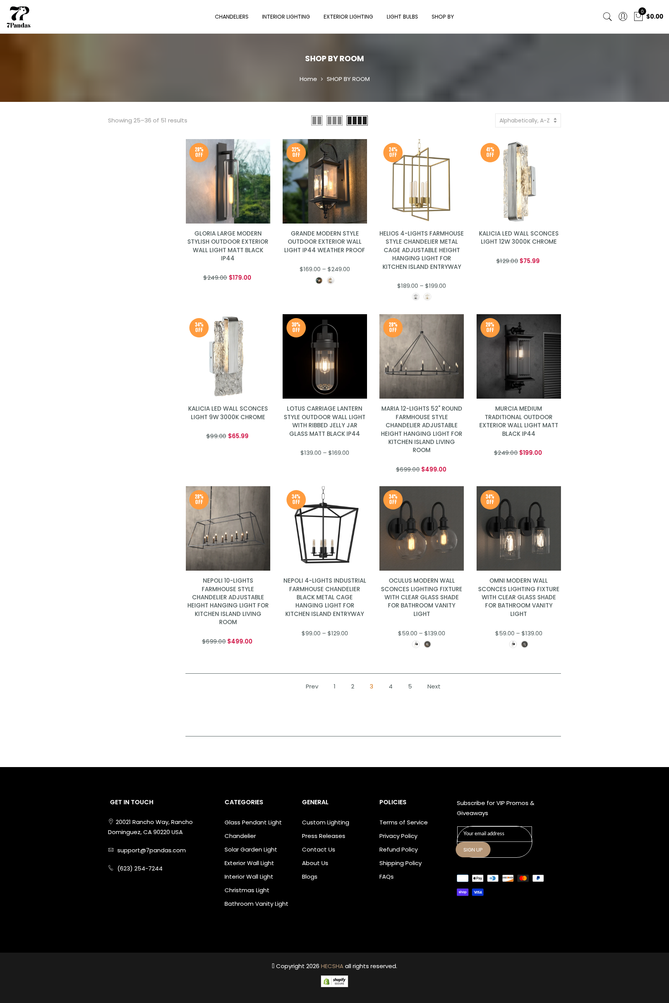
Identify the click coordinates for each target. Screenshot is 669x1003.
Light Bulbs (402, 17)
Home (308, 79)
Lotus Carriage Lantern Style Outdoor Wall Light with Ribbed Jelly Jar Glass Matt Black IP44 (324, 420)
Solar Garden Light (251, 849)
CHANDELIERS (232, 17)
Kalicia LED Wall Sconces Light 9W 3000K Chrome (228, 412)
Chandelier (240, 836)
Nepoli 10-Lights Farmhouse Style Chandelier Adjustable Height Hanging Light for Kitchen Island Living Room (228, 601)
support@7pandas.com (151, 850)
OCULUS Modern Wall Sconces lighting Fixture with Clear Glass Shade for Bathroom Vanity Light (421, 597)
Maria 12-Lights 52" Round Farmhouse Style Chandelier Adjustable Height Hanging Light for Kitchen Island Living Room (421, 429)
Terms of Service (403, 822)
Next (434, 686)
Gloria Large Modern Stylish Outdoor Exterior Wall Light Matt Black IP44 (227, 245)
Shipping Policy (400, 863)
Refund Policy (398, 849)
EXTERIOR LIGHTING (348, 17)
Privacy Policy (398, 836)
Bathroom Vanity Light (256, 904)
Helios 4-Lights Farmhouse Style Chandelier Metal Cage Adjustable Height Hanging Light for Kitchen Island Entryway (421, 250)
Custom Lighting (325, 822)
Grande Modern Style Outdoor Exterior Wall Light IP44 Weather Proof (324, 241)
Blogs (309, 876)
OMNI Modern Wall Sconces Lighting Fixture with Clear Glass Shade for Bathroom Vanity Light (518, 597)
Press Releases (323, 836)
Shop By (443, 17)
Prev (312, 686)
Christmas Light (247, 890)
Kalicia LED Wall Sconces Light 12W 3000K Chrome (519, 237)
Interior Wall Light (249, 876)
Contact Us (318, 849)
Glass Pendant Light (253, 822)
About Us (315, 863)
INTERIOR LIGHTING (286, 17)
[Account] (623, 16)
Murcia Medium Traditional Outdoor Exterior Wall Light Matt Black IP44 (518, 420)
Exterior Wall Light (249, 863)
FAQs (386, 876)
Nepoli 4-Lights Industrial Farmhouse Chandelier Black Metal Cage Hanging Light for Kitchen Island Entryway (324, 597)
